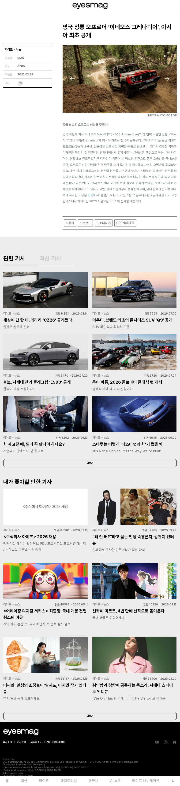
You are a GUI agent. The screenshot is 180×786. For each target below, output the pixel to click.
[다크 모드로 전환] (173, 781)
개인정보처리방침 (56, 742)
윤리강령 (21, 742)
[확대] (167, 54)
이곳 (90, 195)
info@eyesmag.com (125, 762)
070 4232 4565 (99, 762)
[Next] (167, 78)
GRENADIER (125, 223)
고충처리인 (36, 742)
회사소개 (7, 742)
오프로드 (85, 223)
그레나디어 (104, 223)
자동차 (70, 223)
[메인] (90, 6)
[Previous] (72, 78)
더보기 (90, 463)
